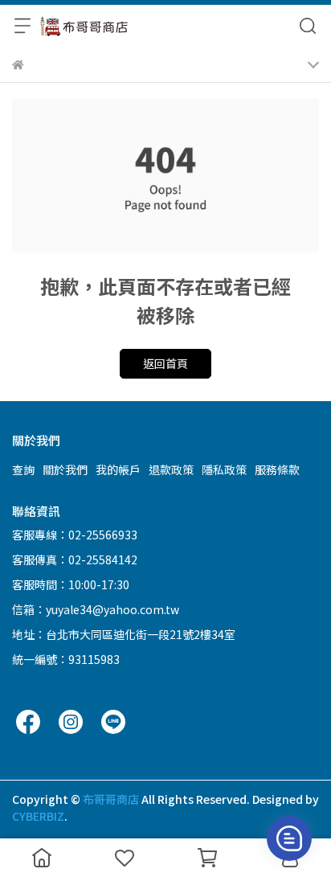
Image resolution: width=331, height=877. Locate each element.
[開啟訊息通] (289, 838)
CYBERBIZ (38, 816)
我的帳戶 (118, 469)
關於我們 (65, 469)
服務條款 (277, 469)
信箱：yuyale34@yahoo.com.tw (95, 609)
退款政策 (171, 469)
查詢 (23, 469)
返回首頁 (165, 363)
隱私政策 (224, 469)
